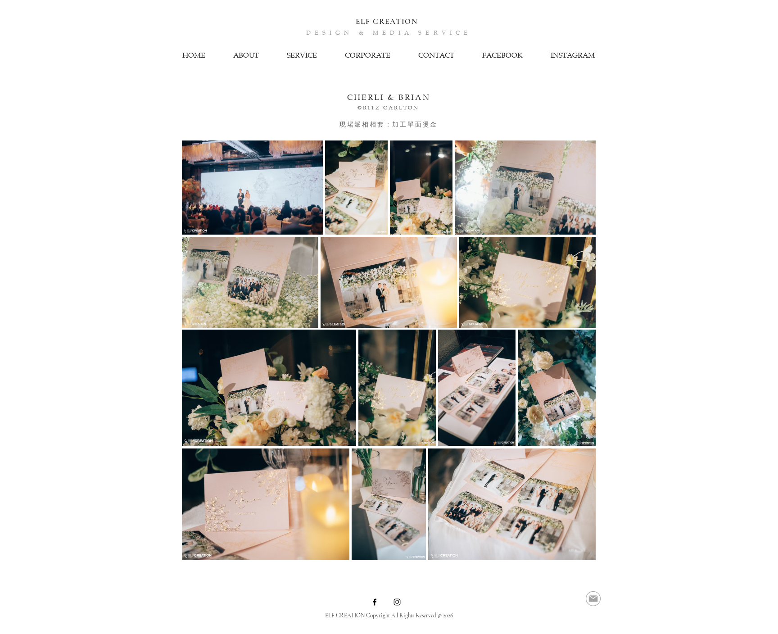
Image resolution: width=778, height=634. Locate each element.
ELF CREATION (386, 21)
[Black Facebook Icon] (374, 602)
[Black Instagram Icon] (397, 602)
